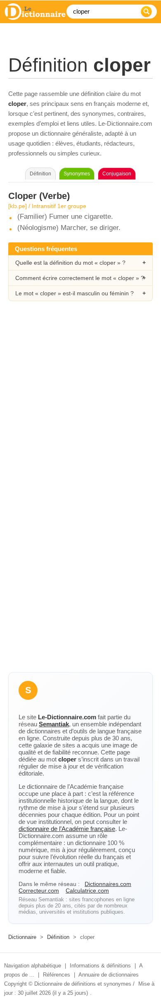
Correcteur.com (39, 890)
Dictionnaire (22, 937)
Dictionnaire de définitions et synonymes (82, 984)
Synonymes (77, 174)
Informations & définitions (100, 966)
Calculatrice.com (87, 890)
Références (56, 975)
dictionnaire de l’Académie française (67, 828)
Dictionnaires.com (108, 884)
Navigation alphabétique (32, 966)
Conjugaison (116, 174)
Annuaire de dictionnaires (108, 975)
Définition (58, 937)
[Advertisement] (80, 400)
